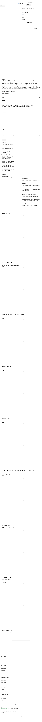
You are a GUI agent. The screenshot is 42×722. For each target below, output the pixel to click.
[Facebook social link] (18, 1)
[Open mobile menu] (1, 4)
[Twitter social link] (19, 1)
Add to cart (29, 22)
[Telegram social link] (23, 1)
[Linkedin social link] (22, 1)
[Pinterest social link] (20, 1)
